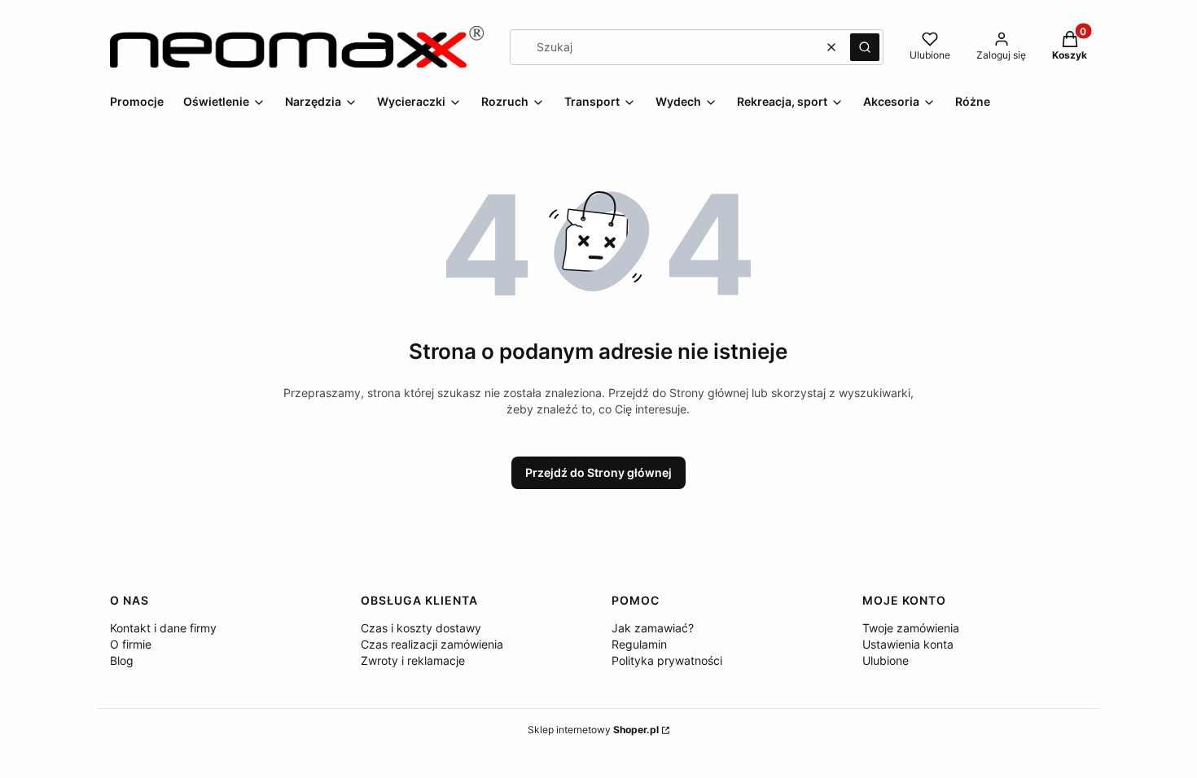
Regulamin (639, 644)
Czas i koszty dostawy (421, 628)
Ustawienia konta (908, 644)
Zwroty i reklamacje (413, 660)
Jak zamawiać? (653, 628)
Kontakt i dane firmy (163, 628)
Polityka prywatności (667, 660)
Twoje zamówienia (910, 628)
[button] (864, 47)
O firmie (130, 644)
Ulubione (885, 660)
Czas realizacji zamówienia (432, 644)
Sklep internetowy (593, 729)
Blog (122, 660)
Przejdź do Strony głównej (598, 472)
